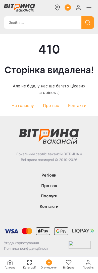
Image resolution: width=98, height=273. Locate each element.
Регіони (49, 175)
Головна (10, 267)
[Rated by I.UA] (80, 246)
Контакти (77, 105)
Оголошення (49, 267)
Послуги (49, 195)
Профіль (88, 267)
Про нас (51, 105)
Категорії (29, 267)
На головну (23, 105)
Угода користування (21, 243)
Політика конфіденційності (26, 248)
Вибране (68, 267)
